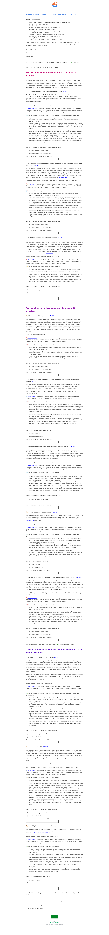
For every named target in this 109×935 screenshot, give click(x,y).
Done (54, 916)
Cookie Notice (56, 931)
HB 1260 (73, 446)
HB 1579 (79, 577)
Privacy (51, 931)
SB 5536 (34, 381)
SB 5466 (54, 512)
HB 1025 (37, 165)
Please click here (32, 108)
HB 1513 (45, 746)
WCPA (38, 764)
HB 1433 (60, 237)
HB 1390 (52, 315)
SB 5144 (68, 826)
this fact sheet (49, 253)
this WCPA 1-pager (63, 177)
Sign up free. (61, 924)
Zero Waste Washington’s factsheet (41, 832)
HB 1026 (56, 657)
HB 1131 (65, 91)
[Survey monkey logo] (54, 922)
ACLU (33, 764)
